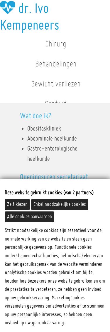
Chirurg (55, 44)
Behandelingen (56, 64)
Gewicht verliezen (56, 84)
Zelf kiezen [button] (17, 204)
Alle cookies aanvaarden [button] (29, 217)
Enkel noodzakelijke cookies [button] (59, 204)
